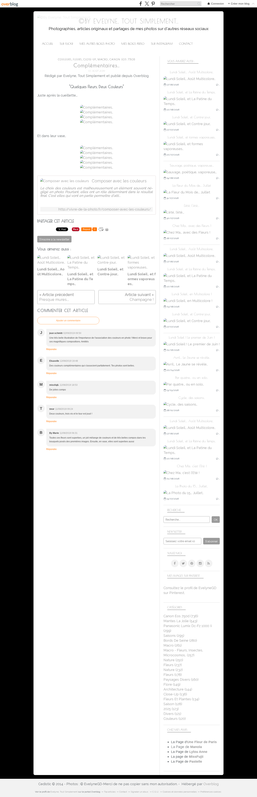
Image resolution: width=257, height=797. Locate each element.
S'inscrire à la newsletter (54, 239)
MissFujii (196, 757)
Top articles (110, 791)
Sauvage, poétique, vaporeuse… (192, 165)
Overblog (211, 784)
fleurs (77, 59)
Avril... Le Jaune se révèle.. (191, 357)
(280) (180, 640)
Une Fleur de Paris (202, 742)
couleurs (64, 59)
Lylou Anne (198, 752)
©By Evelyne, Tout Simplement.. (129, 21)
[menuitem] (47, 43)
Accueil (47, 43)
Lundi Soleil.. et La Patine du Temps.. (191, 92)
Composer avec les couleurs (119, 181)
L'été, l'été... (191, 206)
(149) (171, 684)
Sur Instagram (162, 43)
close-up (89, 59)
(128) (172, 704)
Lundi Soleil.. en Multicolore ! (192, 294)
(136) (175, 694)
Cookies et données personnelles (180, 791)
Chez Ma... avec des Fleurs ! (191, 226)
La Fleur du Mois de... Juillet (192, 185)
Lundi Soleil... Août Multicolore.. (192, 72)
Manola (196, 747)
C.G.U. (155, 791)
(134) (181, 699)
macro (103, 59)
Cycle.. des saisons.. (191, 398)
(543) (180, 621)
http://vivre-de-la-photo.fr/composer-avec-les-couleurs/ (104, 209)
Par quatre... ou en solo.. (191, 378)
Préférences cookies (210, 791)
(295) (173, 636)
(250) (173, 660)
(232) (173, 670)
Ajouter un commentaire (68, 320)
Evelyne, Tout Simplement (64, 791)
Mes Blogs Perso (132, 43)
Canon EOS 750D (122, 59)
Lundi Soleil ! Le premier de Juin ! (192, 337)
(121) (172, 714)
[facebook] (140, 4)
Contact (186, 43)
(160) (180, 680)
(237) (172, 665)
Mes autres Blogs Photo (97, 43)
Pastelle (195, 761)
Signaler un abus (140, 791)
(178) (172, 675)
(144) (177, 689)
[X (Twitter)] (146, 4)
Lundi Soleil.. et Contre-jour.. (191, 117)
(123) (171, 709)
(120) (174, 719)
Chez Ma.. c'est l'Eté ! (192, 466)
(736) (180, 616)
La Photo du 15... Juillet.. (191, 486)
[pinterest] (153, 4)
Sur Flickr (66, 43)
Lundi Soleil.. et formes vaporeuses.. (192, 137)
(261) (172, 645)
